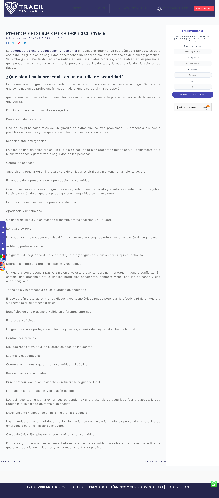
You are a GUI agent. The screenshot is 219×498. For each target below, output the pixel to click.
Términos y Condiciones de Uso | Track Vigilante (152, 487)
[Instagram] (3, 238)
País (193, 81)
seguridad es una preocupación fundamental (44, 50)
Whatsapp (192, 70)
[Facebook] (7, 43)
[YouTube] (3, 249)
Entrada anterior (10, 461)
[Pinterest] (19, 43)
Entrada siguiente (155, 461)
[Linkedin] (25, 43)
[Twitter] (13, 43)
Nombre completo (192, 46)
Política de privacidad (88, 487)
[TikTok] (3, 254)
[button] (106, 8)
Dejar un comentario (17, 38)
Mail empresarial (192, 58)
